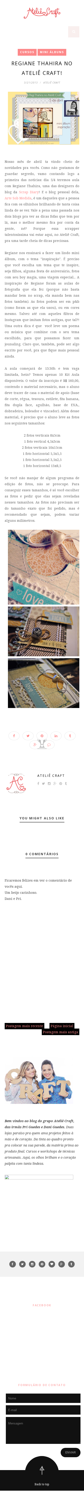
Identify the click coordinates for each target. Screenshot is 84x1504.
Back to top (42, 1484)
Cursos (27, 52)
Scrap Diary (29, 192)
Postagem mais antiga (60, 1032)
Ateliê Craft (51, 775)
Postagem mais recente (24, 1026)
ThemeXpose (43, 1497)
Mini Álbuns (52, 52)
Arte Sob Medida (18, 198)
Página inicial (62, 1026)
